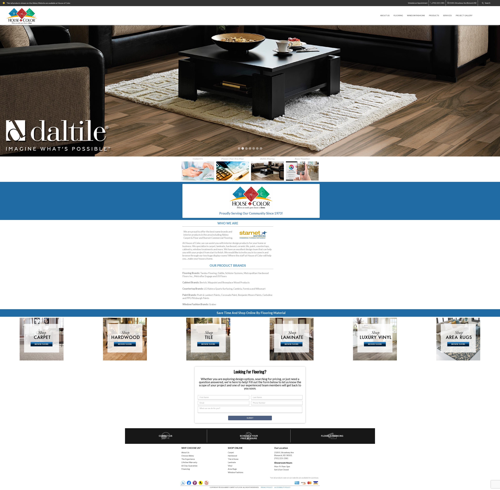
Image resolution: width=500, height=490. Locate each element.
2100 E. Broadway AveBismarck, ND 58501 (284, 322)
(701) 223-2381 (281, 327)
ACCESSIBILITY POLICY (282, 356)
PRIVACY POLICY (267, 356)
